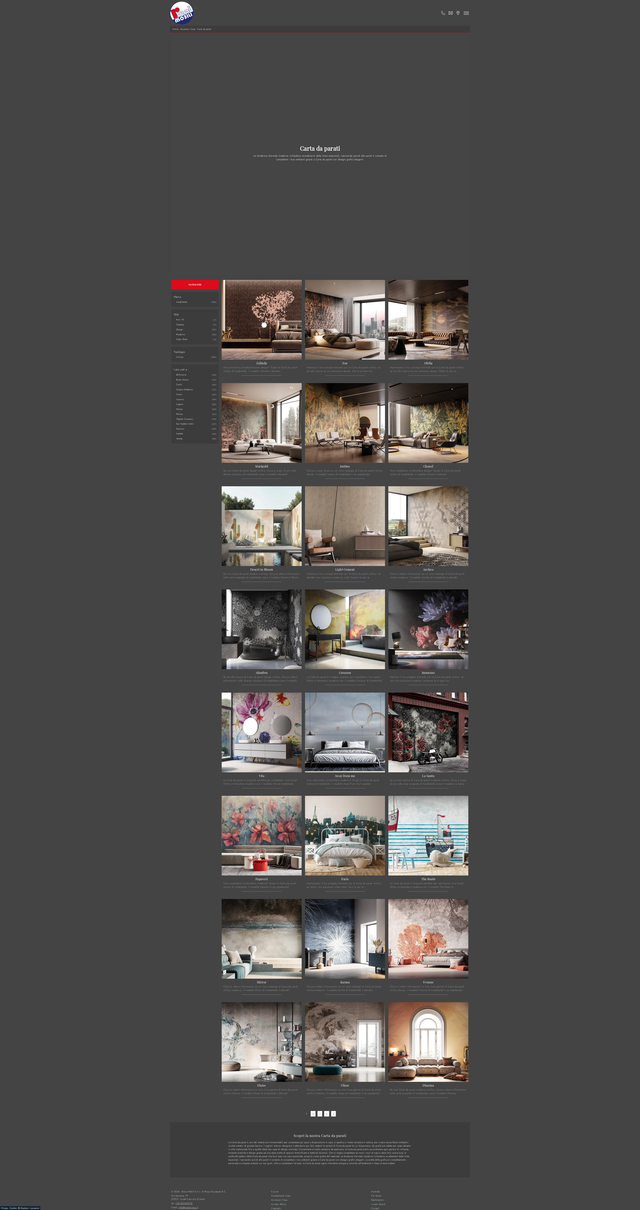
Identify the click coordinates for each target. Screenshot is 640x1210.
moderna (180, 334)
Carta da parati (204, 29)
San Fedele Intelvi (185, 423)
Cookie (13, 1208)
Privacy (4, 1208)
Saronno (180, 428)
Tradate (179, 433)
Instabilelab (181, 302)
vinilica (179, 357)
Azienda (375, 1191)
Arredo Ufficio (278, 1204)
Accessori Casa (187, 29)
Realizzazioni (377, 1200)
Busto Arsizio (182, 379)
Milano (179, 409)
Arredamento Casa (280, 1195)
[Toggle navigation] (466, 12)
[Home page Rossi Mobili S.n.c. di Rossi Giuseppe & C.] (181, 13)
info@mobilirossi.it (188, 1207)
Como (179, 394)
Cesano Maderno (184, 389)
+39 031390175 (184, 1203)
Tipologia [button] (179, 352)
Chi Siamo (376, 1195)
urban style (182, 339)
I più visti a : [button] (181, 369)
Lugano (179, 404)
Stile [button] (176, 314)
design (179, 329)
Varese (179, 438)
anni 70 (180, 319)
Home (175, 29)
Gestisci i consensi (30, 1208)
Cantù (179, 384)
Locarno (180, 399)
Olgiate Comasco (184, 419)
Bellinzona (181, 374)
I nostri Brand (378, 1204)
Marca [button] (177, 297)
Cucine (274, 1191)
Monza (179, 414)
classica (180, 324)
